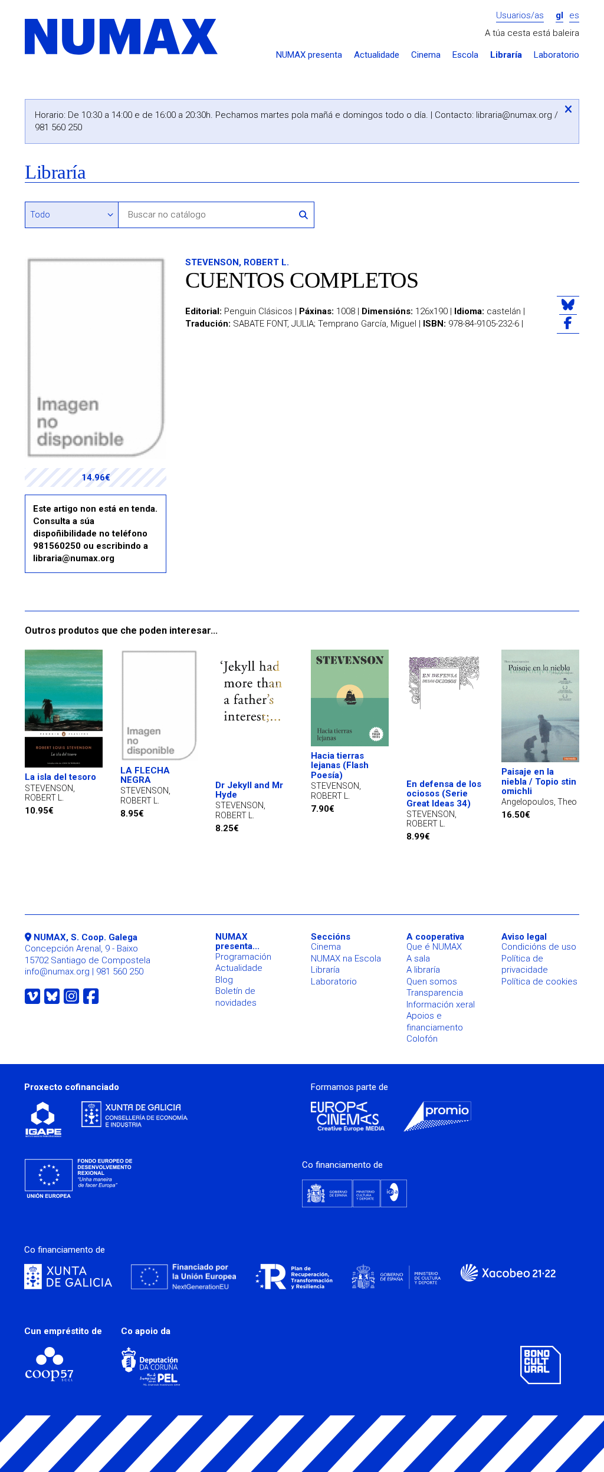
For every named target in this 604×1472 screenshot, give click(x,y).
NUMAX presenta (309, 55)
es (574, 16)
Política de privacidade (524, 964)
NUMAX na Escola (346, 958)
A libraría (423, 969)
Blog (224, 979)
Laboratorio (556, 55)
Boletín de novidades (236, 997)
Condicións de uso (538, 946)
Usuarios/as (520, 16)
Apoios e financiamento (434, 1021)
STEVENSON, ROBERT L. (237, 262)
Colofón (422, 1038)
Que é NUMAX (434, 946)
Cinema (426, 55)
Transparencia (434, 992)
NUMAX (122, 37)
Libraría (506, 55)
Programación (243, 956)
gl (559, 16)
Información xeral (440, 1004)
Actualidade (376, 55)
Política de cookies (539, 981)
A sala (418, 958)
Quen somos (431, 981)
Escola (465, 55)
